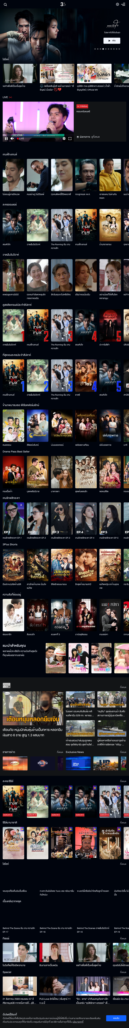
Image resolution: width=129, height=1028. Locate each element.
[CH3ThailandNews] (78, 763)
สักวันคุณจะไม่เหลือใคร (61, 294)
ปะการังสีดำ (104, 344)
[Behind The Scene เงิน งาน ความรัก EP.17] (20, 915)
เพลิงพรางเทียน (82, 445)
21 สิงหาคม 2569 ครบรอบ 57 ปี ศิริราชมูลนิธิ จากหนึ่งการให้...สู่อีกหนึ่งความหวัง (19, 1001)
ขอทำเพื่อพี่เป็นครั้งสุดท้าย (14, 86)
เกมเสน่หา (103, 634)
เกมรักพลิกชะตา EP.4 (84, 538)
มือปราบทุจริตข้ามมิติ (12, 584)
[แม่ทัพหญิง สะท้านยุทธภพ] (110, 565)
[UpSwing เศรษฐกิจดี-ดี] (105, 763)
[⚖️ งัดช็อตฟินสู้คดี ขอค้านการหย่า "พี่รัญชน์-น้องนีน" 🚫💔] (57, 73)
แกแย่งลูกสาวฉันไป (11, 294)
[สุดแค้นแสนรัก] (86, 472)
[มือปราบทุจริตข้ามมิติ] (13, 565)
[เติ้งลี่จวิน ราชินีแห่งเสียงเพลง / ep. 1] (13, 843)
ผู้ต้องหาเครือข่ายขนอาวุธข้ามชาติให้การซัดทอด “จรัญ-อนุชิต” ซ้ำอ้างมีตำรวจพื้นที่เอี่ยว (111, 743)
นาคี (125, 445)
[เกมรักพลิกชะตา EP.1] (13, 518)
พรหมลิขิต (104, 491)
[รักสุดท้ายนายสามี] (86, 565)
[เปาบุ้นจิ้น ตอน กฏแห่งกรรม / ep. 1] (86, 843)
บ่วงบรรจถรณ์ (57, 445)
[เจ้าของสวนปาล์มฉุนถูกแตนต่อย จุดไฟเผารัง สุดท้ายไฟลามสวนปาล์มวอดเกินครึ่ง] (80, 728)
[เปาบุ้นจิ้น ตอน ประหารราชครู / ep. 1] (62, 843)
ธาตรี (77, 395)
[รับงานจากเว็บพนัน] (56, 952)
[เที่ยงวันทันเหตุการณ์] (42, 763)
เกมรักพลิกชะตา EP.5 (108, 538)
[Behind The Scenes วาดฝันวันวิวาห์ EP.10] (94, 915)
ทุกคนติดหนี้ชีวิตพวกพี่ (61, 194)
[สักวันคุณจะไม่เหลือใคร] (62, 275)
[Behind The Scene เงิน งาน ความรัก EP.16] (57, 915)
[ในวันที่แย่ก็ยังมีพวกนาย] (20, 952)
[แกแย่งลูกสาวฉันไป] (13, 275)
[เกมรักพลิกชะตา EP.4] (86, 518)
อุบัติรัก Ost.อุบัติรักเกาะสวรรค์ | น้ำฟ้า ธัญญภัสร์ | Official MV (93, 88)
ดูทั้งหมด (95, 137)
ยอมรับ (116, 1018)
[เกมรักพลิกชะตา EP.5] (110, 518)
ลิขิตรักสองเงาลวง (59, 584)
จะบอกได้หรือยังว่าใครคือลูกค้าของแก (93, 891)
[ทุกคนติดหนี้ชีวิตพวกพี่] (62, 175)
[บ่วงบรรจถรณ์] (62, 426)
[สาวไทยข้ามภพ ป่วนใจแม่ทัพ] (37, 565)
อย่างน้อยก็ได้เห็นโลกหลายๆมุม (108, 296)
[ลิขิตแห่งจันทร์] (37, 426)
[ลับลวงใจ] (37, 615)
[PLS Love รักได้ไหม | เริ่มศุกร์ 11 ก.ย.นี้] (56, 986)
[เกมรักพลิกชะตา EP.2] (37, 518)
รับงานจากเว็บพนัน (48, 965)
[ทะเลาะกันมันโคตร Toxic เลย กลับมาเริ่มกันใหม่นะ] (57, 878)
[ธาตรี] (86, 375)
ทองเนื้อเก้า (7, 491)
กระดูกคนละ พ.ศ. (82, 194)
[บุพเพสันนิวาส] (37, 472)
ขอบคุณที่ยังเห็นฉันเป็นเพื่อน (15, 891)
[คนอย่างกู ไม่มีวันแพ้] (37, 175)
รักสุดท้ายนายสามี (83, 584)
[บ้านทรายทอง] (110, 225)
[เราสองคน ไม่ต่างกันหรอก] (110, 175)
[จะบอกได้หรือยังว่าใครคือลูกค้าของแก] (94, 878)
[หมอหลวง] (13, 426)
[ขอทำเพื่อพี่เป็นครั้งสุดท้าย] (20, 73)
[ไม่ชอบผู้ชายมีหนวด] (13, 175)
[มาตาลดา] (62, 472)
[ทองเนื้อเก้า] (13, 472)
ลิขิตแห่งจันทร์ (33, 445)
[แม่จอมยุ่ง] (101, 658)
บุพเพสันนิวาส (33, 491)
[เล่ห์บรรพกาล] (110, 426)
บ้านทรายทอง (105, 244)
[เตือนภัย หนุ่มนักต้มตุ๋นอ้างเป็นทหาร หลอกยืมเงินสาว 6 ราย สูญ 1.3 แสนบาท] (33, 708)
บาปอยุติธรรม (81, 634)
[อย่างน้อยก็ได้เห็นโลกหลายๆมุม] (110, 275)
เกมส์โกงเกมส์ (81, 244)
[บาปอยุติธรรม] (86, 615)
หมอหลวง (7, 445)
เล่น (114, 30)
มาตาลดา (55, 491)
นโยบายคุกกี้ (78, 1022)
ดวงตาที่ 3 (55, 634)
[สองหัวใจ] (13, 225)
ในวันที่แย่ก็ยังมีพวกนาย (14, 965)
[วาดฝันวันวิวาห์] (37, 225)
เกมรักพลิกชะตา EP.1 (12, 538)
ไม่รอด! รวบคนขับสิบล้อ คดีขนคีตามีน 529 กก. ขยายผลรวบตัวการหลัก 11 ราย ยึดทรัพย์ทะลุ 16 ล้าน (79, 714)
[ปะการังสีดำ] (110, 325)
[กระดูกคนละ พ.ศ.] (86, 175)
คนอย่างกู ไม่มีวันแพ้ (35, 194)
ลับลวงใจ (31, 634)
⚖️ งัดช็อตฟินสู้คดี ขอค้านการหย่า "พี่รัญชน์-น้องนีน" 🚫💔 (57, 88)
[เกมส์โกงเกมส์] (86, 225)
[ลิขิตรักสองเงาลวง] (62, 565)
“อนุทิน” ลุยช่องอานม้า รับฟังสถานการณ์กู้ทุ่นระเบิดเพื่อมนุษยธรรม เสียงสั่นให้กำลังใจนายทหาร (111, 714)
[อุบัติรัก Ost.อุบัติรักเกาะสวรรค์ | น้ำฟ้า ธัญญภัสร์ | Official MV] (94, 73)
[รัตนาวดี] (56, 658)
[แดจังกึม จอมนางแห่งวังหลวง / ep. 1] (37, 843)
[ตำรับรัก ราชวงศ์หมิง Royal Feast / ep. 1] (110, 843)
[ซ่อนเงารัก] (13, 615)
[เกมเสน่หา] (110, 615)
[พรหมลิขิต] (110, 472)
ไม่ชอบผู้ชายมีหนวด (11, 194)
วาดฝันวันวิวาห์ (33, 244)
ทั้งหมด (123, 687)
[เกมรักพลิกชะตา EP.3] (62, 518)
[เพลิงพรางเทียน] (86, 426)
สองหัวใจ (6, 244)
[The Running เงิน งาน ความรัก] (62, 225)
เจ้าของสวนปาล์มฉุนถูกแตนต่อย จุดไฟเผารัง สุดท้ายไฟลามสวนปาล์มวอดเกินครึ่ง (79, 743)
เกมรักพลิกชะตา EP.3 (60, 538)
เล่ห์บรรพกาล (105, 445)
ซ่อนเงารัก (7, 634)
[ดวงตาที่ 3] (62, 615)
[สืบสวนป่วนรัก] (79, 658)
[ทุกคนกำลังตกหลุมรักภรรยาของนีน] (37, 275)
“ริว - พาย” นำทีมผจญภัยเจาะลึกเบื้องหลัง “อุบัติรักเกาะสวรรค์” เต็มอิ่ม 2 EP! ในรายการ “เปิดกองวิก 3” (92, 1001)
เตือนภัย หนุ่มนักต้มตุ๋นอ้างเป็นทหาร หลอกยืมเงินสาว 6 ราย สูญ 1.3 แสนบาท (32, 732)
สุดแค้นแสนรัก (81, 491)
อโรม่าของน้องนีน (82, 294)
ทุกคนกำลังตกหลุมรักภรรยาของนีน (36, 296)
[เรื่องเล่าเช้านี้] (15, 763)
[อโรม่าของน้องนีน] (86, 275)
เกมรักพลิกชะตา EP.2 (36, 538)
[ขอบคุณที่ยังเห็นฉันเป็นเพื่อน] (20, 878)
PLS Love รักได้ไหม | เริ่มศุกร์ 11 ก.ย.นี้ (55, 1001)
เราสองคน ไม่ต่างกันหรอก (108, 196)
